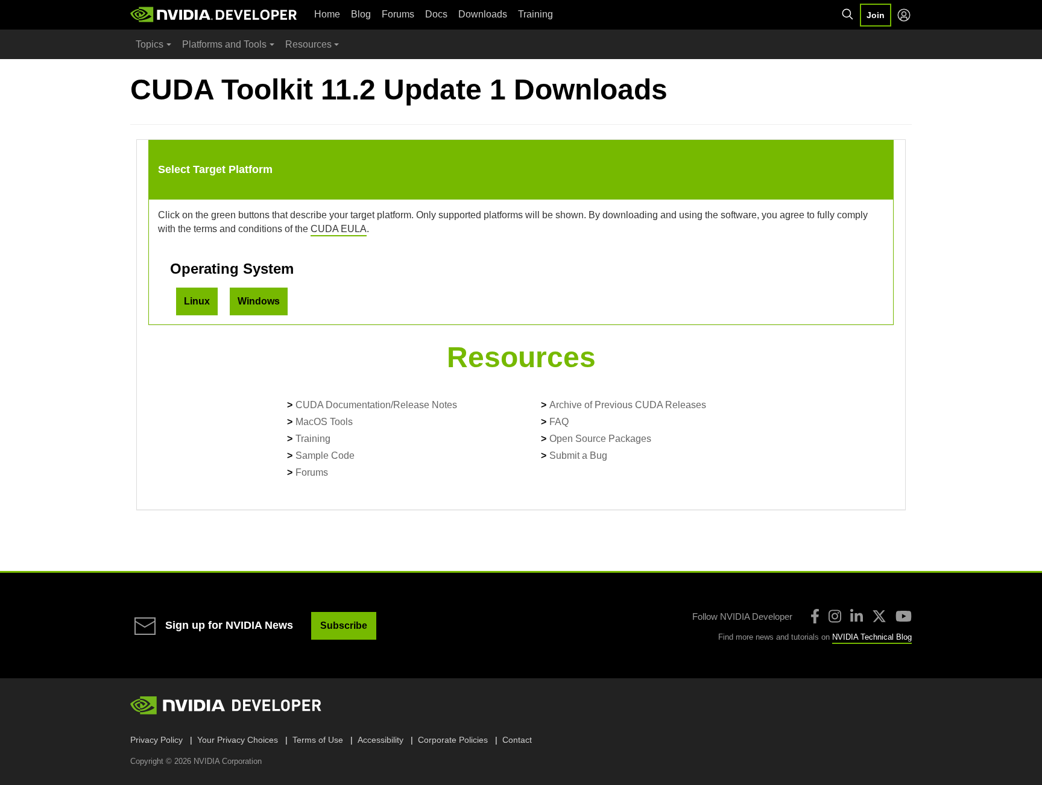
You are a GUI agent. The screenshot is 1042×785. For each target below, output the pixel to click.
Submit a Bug (578, 455)
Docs (436, 14)
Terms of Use (317, 740)
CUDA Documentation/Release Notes (376, 405)
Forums (398, 14)
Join (876, 15)
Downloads (482, 14)
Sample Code (325, 455)
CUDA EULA (339, 229)
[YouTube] (903, 616)
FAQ (559, 422)
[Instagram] (835, 616)
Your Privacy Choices (237, 740)
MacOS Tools (324, 422)
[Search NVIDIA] (848, 14)
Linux (197, 301)
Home (327, 14)
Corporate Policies (453, 740)
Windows (259, 301)
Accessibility (380, 740)
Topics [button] (149, 44)
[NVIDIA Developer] (214, 14)
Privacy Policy (156, 740)
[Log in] (904, 15)
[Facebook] (814, 616)
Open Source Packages (600, 438)
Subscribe (343, 625)
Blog (361, 14)
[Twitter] (879, 616)
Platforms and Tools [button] (224, 44)
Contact (517, 740)
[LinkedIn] (856, 616)
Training (535, 14)
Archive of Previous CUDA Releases (627, 405)
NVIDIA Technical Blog (872, 637)
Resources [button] (308, 44)
